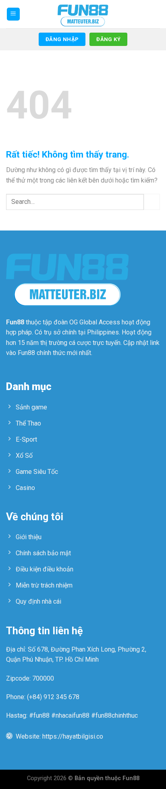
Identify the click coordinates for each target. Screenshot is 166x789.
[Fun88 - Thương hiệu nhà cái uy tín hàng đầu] (83, 14)
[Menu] (13, 14)
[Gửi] (152, 202)
